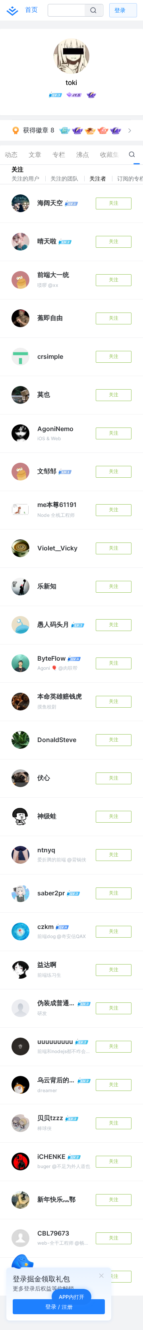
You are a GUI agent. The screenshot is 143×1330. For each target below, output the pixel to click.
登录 (120, 10)
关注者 (98, 178)
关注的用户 (26, 178)
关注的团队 (65, 178)
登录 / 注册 (59, 1306)
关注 (113, 203)
